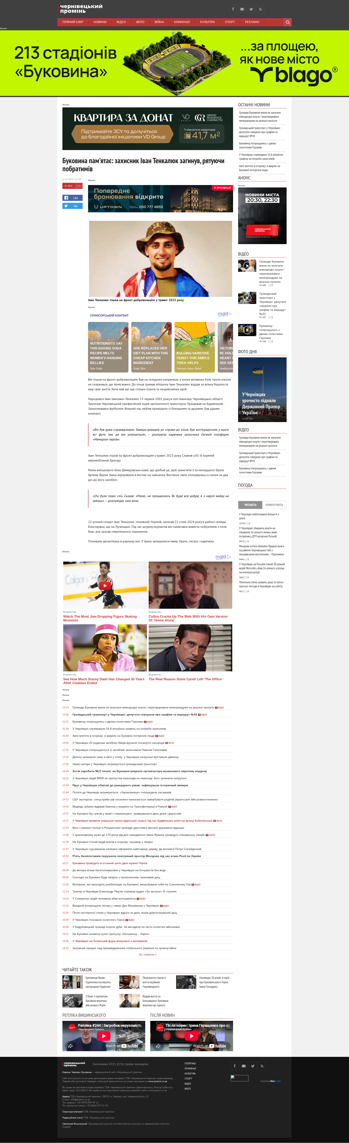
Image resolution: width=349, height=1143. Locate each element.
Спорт (230, 22)
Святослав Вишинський (74, 1124)
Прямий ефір (72, 22)
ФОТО (188, 1089)
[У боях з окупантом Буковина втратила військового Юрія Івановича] (72, 1001)
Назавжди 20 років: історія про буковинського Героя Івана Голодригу (214, 982)
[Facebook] (233, 9)
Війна (159, 22)
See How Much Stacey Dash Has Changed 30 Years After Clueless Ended (103, 681)
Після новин (162, 1015)
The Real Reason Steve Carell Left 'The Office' (185, 679)
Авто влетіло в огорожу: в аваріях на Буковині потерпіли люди (259, 168)
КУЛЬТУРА (190, 1073)
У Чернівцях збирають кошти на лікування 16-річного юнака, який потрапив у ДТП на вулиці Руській (258, 532)
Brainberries (69, 612)
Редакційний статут (72, 1118)
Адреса (66, 1096)
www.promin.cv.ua (157, 1081)
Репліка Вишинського (84, 1015)
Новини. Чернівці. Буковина (76, 1072)
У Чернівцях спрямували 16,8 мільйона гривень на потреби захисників (261, 156)
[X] (251, 9)
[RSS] (260, 9)
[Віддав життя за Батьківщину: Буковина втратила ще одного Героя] (129, 1001)
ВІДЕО (188, 1084)
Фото (140, 22)
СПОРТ (188, 1079)
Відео (121, 22)
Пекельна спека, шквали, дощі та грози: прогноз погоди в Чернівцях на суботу (261, 584)
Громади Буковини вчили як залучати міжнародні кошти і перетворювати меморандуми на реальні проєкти (260, 116)
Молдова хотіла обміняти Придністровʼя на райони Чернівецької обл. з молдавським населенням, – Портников (261, 550)
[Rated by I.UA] (239, 1080)
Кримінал (182, 22)
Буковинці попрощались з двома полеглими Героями (257, 145)
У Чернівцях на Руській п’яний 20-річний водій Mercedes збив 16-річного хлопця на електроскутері (262, 568)
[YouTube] (242, 9)
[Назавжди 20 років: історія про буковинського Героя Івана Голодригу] (186, 982)
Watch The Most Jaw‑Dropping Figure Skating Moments (100, 618)
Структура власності (72, 1111)
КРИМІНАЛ (190, 1068)
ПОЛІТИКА (190, 1063)
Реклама (252, 22)
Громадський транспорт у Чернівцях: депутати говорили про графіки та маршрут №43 (260, 132)
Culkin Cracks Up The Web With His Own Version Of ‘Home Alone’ (188, 618)
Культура (207, 22)
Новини (100, 22)
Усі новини (146, 955)
